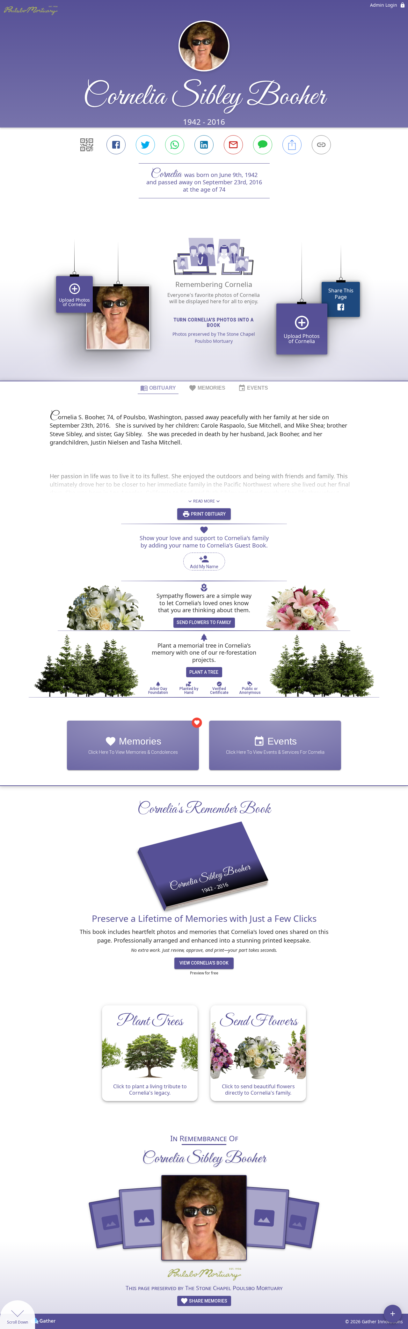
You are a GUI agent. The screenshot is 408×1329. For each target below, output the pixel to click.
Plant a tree (203, 672)
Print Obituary (208, 514)
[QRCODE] (86, 144)
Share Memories (207, 1300)
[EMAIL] (233, 144)
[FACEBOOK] (116, 144)
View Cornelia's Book (204, 963)
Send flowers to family (204, 622)
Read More (204, 501)
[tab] (158, 387)
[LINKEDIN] (204, 144)
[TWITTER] (145, 144)
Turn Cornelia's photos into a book (214, 322)
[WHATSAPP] (174, 144)
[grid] (204, 300)
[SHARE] (292, 144)
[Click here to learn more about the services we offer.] (204, 1275)
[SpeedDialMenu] (393, 1314)
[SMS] (262, 144)
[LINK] (321, 144)
